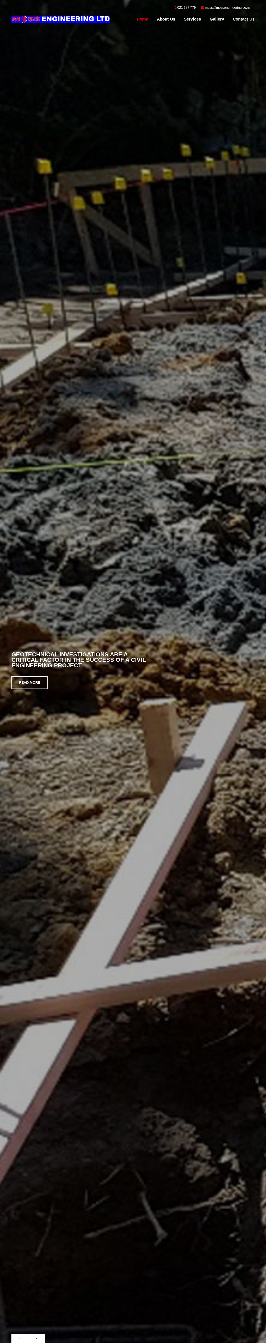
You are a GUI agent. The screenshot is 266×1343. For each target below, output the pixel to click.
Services (192, 19)
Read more (29, 683)
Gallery (217, 19)
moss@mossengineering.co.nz (227, 7)
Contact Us (244, 19)
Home (142, 19)
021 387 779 (186, 7)
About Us (166, 19)
